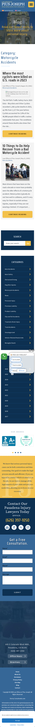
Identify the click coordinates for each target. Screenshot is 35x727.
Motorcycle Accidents (10, 88)
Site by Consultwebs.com (17, 698)
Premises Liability (11, 306)
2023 (6, 385)
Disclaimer (17, 677)
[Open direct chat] (30, 350)
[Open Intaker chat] (12, 374)
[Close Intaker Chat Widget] (33, 350)
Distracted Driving (11, 280)
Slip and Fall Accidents (12, 317)
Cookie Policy (13, 724)
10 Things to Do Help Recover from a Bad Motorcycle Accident (16, 149)
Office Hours (16, 656)
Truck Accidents (10, 327)
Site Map (17, 682)
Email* (4, 557)
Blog (17, 685)
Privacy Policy (20, 724)
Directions (15, 662)
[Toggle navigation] (31, 4)
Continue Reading (17, 134)
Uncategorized (10, 332)
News (6, 295)
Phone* (5, 565)
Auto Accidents (7, 160)
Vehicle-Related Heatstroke (14, 338)
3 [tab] (18, 452)
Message (5, 574)
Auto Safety (9, 274)
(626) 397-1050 (17, 520)
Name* (5, 548)
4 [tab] (20, 452)
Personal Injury (10, 301)
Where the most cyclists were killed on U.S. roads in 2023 (17, 77)
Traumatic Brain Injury (12, 322)
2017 (6, 416)
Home (17, 672)
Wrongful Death (10, 343)
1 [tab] (12, 452)
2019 (6, 406)
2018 (6, 411)
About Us (17, 674)
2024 (6, 379)
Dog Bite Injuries (10, 285)
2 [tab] (15, 452)
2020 (6, 401)
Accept (17, 720)
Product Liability (10, 311)
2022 (6, 390)
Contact (17, 688)
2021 (6, 395)
